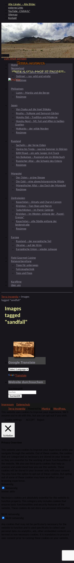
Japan (14, 105)
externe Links (15, 8)
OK (15, 396)
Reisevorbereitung (21, 261)
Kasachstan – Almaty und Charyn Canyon (38, 202)
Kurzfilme (16, 282)
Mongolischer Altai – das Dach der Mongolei (41, 185)
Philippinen (17, 89)
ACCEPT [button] (30, 420)
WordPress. (59, 408)
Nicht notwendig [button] (10, 514)
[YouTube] (14, 79)
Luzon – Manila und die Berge (32, 93)
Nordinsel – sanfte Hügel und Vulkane (37, 72)
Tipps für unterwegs (27, 265)
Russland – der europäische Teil (33, 241)
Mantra (46, 408)
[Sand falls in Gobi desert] (23, 349)
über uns (16, 285)
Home (14, 65)
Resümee (21, 80)
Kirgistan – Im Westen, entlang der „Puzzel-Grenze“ (39, 216)
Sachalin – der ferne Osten (31, 145)
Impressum (7, 404)
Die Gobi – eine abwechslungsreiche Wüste (40, 181)
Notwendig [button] (7, 484)
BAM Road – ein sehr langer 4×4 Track (37, 153)
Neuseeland (17, 68)
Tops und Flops (24, 273)
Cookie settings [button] (13, 420)
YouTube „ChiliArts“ (19, 11)
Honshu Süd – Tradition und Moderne (36, 117)
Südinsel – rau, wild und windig (33, 76)
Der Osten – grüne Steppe (30, 177)
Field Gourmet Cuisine (23, 258)
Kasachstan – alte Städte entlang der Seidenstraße (36, 223)
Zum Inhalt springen (15, 59)
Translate (21, 375)
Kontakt (12, 18)
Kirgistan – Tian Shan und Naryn (34, 206)
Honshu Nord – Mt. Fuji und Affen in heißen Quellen (39, 123)
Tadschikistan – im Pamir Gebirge (35, 210)
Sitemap (12, 14)
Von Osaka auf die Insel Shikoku (33, 109)
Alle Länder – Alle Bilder (21, 4)
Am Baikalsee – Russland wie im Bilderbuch (40, 157)
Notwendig (12, 488)
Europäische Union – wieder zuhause (36, 249)
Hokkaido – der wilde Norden (32, 128)
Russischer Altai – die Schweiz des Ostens (39, 161)
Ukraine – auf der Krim (29, 245)
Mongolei (16, 173)
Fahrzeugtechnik (25, 269)
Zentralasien (18, 198)
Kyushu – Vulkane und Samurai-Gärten (37, 113)
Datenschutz (23, 404)
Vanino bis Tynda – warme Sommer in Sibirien (41, 149)
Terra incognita (31, 63)
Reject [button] (40, 420)
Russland (16, 141)
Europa (15, 237)
